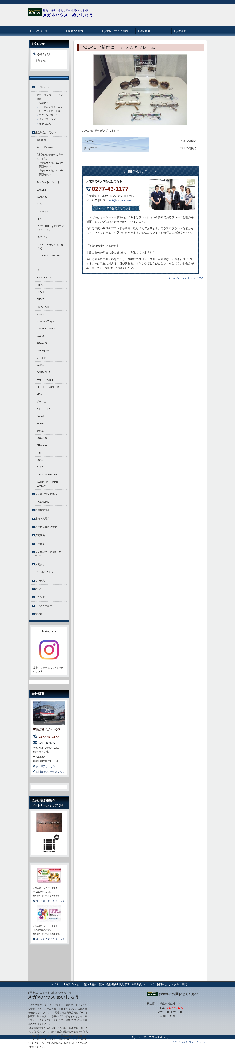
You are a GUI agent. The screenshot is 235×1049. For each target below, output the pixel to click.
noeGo (40, 431)
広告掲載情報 (42, 510)
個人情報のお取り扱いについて (48, 554)
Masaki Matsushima (47, 474)
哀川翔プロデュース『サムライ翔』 (50, 156)
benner (40, 314)
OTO (39, 204)
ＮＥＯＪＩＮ (44, 408)
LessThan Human (46, 328)
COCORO (42, 438)
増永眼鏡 (41, 140)
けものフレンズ (47, 119)
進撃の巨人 (45, 123)
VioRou (40, 365)
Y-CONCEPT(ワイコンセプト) (50, 246)
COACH (41, 460)
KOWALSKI (43, 343)
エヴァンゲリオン (48, 115)
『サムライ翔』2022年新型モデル (51, 172)
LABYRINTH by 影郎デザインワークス (50, 228)
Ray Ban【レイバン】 (48, 182)
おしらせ (40, 588)
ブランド (40, 597)
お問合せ (181, 31)
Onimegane (43, 350)
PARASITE (42, 423)
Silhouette (42, 445)
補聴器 (38, 614)
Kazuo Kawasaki (45, 147)
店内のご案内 (75, 31)
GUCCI (40, 467)
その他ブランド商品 (46, 494)
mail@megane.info (119, 200)
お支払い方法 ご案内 (116, 31)
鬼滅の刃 (43, 103)
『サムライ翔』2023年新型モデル (51, 164)
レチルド (41, 358)
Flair (39, 452)
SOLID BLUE (44, 372)
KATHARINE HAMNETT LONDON (49, 483)
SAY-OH (41, 336)
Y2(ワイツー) (43, 237)
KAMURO (42, 196)
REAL (40, 219)
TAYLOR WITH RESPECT (51, 255)
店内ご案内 (97, 984)
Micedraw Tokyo (45, 321)
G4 (38, 263)
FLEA (40, 285)
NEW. (40, 394)
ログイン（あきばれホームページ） (189, 1042)
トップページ (39, 31)
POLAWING (43, 501)
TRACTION (43, 306)
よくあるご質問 (45, 572)
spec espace (43, 211)
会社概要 (145, 31)
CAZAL (40, 416)
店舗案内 (40, 535)
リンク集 (40, 580)
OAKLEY (41, 189)
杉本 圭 (41, 401)
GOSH (40, 292)
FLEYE (40, 299)
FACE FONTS (44, 277)
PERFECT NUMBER (48, 387)
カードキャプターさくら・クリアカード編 (51, 109)
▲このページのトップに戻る (186, 277)
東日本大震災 (42, 518)
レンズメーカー (43, 605)
